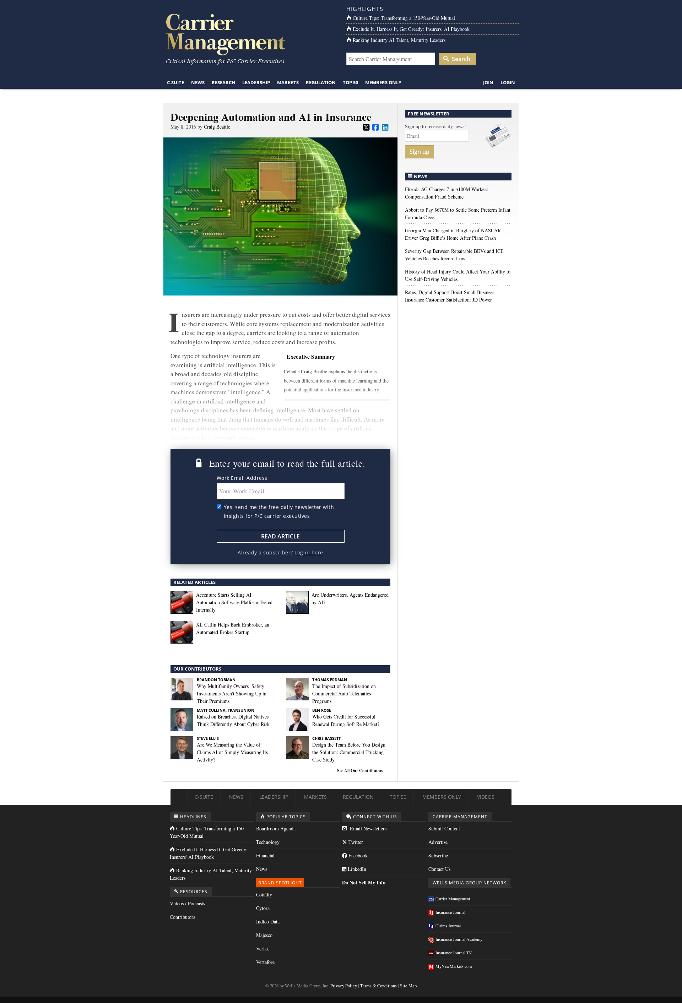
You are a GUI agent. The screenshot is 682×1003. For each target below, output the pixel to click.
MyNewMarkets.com (453, 966)
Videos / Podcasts (187, 903)
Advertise (438, 842)
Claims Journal (448, 925)
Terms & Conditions (378, 986)
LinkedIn (356, 869)
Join (488, 82)
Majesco (264, 935)
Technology (268, 842)
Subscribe (438, 855)
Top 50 (350, 82)
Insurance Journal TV (453, 952)
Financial (265, 855)
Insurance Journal (450, 912)
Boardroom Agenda (276, 828)
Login (507, 82)
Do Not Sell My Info (363, 882)
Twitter (355, 842)
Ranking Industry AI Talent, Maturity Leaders (399, 40)
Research (223, 82)
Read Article (280, 536)
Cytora (263, 908)
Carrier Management (452, 898)
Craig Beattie (217, 126)
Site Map (408, 986)
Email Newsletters (367, 828)
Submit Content (444, 828)
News (198, 82)
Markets (288, 82)
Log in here (308, 552)
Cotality (264, 894)
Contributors (182, 916)
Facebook (357, 855)
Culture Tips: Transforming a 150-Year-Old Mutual (404, 18)
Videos (485, 796)
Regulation (321, 82)
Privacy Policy (343, 986)
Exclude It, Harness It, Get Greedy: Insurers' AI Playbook (411, 29)
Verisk (262, 948)
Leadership (256, 82)
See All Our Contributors (360, 771)
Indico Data (268, 921)
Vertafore (265, 962)
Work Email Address (242, 478)
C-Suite (175, 82)
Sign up (419, 152)
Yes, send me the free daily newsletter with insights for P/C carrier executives (279, 512)
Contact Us (439, 869)
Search (460, 59)
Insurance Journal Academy (458, 939)
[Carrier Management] (249, 34)
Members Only (383, 82)
